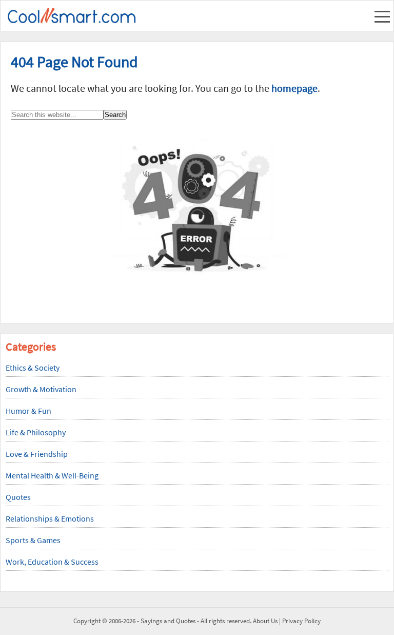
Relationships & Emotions (50, 518)
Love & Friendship (37, 454)
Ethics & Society (33, 367)
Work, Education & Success (52, 561)
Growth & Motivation (41, 389)
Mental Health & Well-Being (52, 475)
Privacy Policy (301, 621)
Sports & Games (33, 540)
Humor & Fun (28, 411)
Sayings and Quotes (168, 621)
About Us (265, 621)
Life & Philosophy (36, 432)
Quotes (18, 497)
